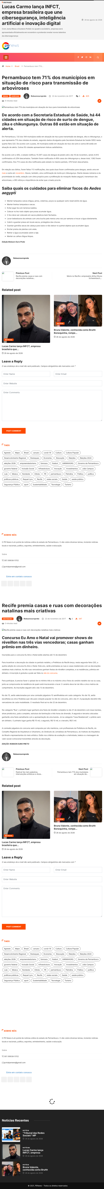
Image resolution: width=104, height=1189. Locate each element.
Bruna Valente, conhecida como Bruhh (35, 1168)
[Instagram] (22, 583)
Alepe (17, 453)
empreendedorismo (28, 463)
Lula (5, 474)
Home (8, 66)
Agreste (7, 453)
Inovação (58, 469)
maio (4, 173)
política (91, 474)
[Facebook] (4, 583)
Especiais (15, 96)
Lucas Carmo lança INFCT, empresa (33, 1151)
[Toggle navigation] (6, 57)
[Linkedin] (90, 57)
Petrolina (69, 474)
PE (45, 474)
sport (26, 484)
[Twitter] (82, 57)
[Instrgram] (86, 57)
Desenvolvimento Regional (15, 458)
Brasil (17, 66)
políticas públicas (11, 479)
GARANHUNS (67, 463)
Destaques (34, 458)
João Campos (88, 469)
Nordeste (26, 474)
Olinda (37, 474)
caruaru (36, 453)
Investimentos (72, 469)
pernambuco (56, 474)
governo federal (10, 469)
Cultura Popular (72, 453)
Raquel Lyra (28, 479)
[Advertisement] (52, 513)
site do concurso (50, 673)
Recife (39, 479)
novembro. (20, 173)
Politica (80, 474)
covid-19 (47, 453)
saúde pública (77, 479)
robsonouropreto (38, 96)
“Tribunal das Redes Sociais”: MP (34, 1134)
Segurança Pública (12, 484)
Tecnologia (55, 484)
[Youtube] (29, 583)
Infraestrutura (44, 469)
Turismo (68, 484)
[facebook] (78, 57)
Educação (60, 458)
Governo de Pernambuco (88, 463)
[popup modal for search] (98, 57)
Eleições (72, 458)
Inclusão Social (28, 469)
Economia (48, 458)
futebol (55, 463)
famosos (44, 463)
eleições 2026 (10, 463)
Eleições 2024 (85, 458)
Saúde (64, 479)
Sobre (4, 554)
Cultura (59, 453)
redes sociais (52, 479)
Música (15, 474)
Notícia (9, 323)
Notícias (26, 1148)
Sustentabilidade (40, 484)
